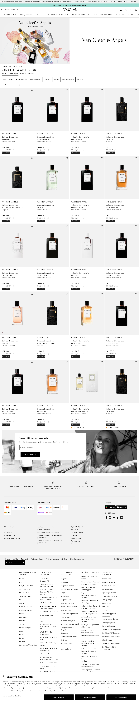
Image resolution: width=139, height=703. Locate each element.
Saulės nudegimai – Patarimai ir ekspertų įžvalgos (88, 643)
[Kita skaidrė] (136, 14)
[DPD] (41, 507)
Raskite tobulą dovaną (110, 619)
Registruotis (30, 454)
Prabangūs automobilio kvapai (89, 578)
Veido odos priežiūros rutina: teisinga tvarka (89, 613)
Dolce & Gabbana (25, 607)
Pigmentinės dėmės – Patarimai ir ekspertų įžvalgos (88, 595)
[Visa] (15, 507)
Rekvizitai (24, 559)
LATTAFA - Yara (45, 654)
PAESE (21, 614)
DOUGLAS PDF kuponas (111, 633)
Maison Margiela (25, 628)
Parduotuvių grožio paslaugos (109, 615)
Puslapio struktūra (43, 530)
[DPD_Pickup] (48, 512)
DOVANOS (133, 2)
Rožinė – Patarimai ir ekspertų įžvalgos (88, 631)
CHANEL (22, 603)
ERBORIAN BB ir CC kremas (68, 645)
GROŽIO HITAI (107, 603)
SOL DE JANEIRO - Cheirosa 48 (46, 580)
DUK (5, 530)
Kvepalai (39, 15)
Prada (21, 635)
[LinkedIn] (121, 517)
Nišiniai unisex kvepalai (69, 637)
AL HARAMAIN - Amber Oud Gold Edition (48, 607)
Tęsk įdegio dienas (109, 593)
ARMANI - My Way (46, 615)
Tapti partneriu (76, 538)
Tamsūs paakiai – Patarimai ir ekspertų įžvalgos (90, 671)
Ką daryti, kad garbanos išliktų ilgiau (90, 626)
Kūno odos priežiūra (103, 15)
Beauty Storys (107, 600)
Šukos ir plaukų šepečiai (69, 614)
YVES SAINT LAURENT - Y (49, 612)
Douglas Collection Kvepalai (67, 629)
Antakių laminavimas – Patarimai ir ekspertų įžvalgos (89, 619)
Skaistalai (64, 640)
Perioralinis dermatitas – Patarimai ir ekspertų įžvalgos (89, 659)
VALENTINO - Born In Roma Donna (47, 633)
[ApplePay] (30, 507)
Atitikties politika (37, 559)
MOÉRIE (22, 642)
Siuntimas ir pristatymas (12, 538)
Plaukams (120, 15)
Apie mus (74, 530)
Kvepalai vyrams (66, 600)
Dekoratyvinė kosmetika (57, 15)
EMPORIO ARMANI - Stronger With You (47, 585)
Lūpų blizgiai (65, 617)
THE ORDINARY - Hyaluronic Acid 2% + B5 (49, 658)
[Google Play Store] (110, 507)
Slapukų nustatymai (77, 559)
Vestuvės (105, 607)
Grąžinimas (8, 532)
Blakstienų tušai (66, 610)
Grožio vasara (107, 579)
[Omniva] (64, 507)
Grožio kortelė (110, 2)
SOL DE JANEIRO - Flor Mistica (48, 667)
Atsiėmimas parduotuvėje (111, 637)
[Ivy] (7, 512)
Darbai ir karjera (77, 532)
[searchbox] (21, 9)
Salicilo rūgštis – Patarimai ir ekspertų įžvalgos (90, 607)
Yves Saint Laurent (25, 596)
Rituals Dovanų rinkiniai (69, 607)
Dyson (21, 582)
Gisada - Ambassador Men (48, 620)
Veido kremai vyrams (68, 621)
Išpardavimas (65, 582)
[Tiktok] (117, 517)
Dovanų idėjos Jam (109, 626)
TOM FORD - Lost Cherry (49, 663)
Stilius (130, 15)
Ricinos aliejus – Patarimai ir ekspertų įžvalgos (90, 583)
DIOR (21, 600)
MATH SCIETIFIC (25, 593)
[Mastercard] (7, 507)
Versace (22, 624)
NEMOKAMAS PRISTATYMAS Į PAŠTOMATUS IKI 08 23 (70, 5)
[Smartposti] (48, 507)
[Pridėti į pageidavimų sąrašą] (32, 90)
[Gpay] (22, 507)
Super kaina (65, 596)
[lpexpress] (56, 507)
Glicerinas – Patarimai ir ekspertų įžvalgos (89, 602)
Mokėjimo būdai (9, 535)
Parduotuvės (123, 2)
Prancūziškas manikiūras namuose (90, 637)
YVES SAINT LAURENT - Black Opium (48, 649)
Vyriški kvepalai (107, 589)
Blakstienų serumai (67, 603)
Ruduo (104, 610)
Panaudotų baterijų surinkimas (48, 532)
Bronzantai (65, 633)
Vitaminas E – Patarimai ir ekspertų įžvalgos (90, 665)
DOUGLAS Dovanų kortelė (111, 630)
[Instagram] (110, 517)
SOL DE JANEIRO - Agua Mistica (49, 644)
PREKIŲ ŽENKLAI (26, 15)
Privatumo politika (11, 559)
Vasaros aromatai (108, 582)
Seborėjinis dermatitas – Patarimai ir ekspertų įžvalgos (89, 651)
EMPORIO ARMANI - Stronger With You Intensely (47, 592)
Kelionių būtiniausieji (109, 596)
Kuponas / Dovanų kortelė (70, 624)
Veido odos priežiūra (81, 15)
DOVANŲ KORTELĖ (9, 15)
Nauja (63, 593)
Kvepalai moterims (67, 586)
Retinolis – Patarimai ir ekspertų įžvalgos (89, 588)
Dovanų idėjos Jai (108, 623)
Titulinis (4, 67)
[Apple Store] (121, 507)
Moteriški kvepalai (108, 586)
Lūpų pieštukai (66, 649)
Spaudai (74, 535)
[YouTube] (114, 517)
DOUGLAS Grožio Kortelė (111, 644)
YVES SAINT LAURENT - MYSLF (48, 639)
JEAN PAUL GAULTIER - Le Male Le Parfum (49, 599)
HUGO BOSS (23, 617)
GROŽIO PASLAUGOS (95, 2)
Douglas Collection (26, 586)
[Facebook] (106, 517)
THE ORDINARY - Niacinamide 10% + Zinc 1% (48, 626)
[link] (17, 121)
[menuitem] (10, 14)
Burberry (22, 638)
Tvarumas (74, 544)
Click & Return (107, 640)
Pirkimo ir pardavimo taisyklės (56, 559)
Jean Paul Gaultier (25, 610)
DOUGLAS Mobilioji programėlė (109, 648)
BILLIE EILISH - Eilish (47, 603)
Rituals (21, 579)
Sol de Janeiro (24, 589)
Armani (21, 631)
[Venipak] (41, 512)
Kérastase (22, 621)
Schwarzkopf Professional (28, 645)
